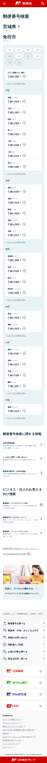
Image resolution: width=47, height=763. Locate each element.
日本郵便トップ (9, 613)
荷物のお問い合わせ (17, 637)
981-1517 (14, 235)
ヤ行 (37, 56)
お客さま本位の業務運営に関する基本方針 (18, 730)
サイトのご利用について (11, 719)
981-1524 (14, 134)
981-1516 (14, 317)
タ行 (37, 50)
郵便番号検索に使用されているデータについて (20, 548)
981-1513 (14, 328)
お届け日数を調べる (17, 651)
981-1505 (14, 191)
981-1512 (14, 410)
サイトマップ (7, 747)
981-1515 (14, 202)
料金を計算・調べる (17, 658)
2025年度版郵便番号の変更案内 (15, 554)
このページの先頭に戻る (16, 83)
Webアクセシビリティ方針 (12, 726)
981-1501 (14, 386)
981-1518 (14, 101)
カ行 (19, 50)
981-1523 (14, 213)
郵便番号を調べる (16, 623)
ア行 (9, 50)
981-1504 (14, 123)
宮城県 (33, 613)
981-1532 (14, 144)
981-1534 (14, 260)
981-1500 (14, 76)
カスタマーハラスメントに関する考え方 (17, 737)
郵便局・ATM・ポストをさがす (23, 630)
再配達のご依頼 (15, 644)
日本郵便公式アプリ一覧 (11, 740)
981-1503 (14, 281)
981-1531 (14, 353)
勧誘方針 (5, 733)
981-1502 (14, 166)
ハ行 (19, 56)
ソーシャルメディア (10, 743)
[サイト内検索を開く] (42, 3)
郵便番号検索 (22, 613)
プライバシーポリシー (10, 723)
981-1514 (14, 155)
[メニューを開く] (4, 3)
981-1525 (14, 224)
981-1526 (14, 292)
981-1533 (14, 375)
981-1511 (14, 364)
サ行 (28, 50)
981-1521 (14, 112)
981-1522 (14, 270)
